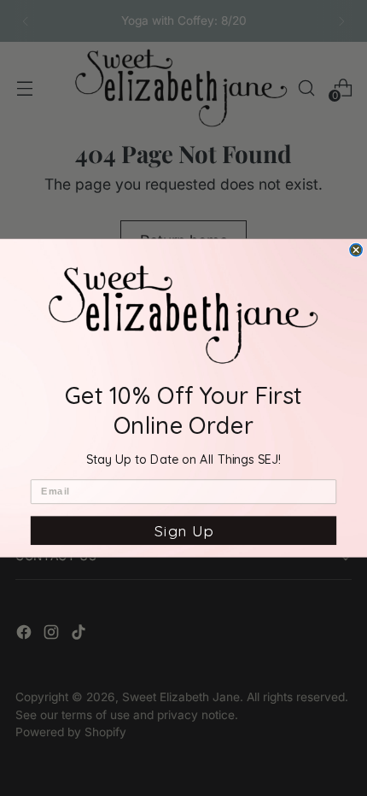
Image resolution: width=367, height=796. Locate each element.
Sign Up (183, 530)
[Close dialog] (356, 249)
